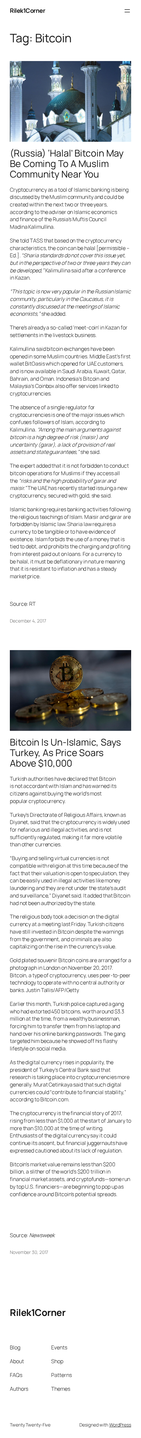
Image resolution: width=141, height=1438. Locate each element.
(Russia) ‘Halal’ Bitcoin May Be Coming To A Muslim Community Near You (67, 164)
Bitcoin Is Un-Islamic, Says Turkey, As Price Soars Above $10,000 (65, 753)
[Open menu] (127, 11)
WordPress (120, 1425)
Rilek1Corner (27, 10)
